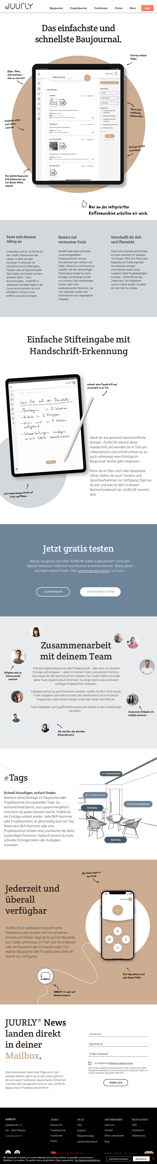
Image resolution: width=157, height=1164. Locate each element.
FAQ (79, 1125)
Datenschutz (139, 1135)
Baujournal (56, 1124)
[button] (111, 773)
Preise (53, 1141)
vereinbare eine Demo (93, 571)
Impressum (138, 1130)
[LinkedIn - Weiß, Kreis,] (8, 1153)
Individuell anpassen (118, 1158)
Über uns (109, 1124)
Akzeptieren (141, 1158)
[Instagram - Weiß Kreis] (17, 1153)
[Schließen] (153, 1159)
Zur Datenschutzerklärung (87, 1160)
